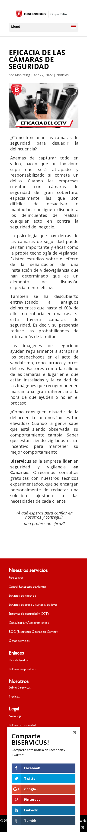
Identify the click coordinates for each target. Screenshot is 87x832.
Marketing (22, 75)
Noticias (62, 75)
